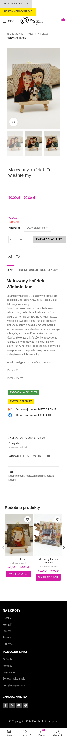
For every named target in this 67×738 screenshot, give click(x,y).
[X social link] (27, 456)
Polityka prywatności (14, 685)
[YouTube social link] (19, 705)
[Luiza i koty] (19, 535)
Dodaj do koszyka (49, 239)
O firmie (7, 659)
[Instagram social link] (12, 705)
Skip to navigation (16, 4)
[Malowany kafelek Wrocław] (48, 535)
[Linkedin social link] (39, 456)
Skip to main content (18, 11)
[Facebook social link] (23, 456)
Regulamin (9, 672)
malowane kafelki (35, 476)
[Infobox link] (32, 409)
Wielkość (13, 228)
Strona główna (15, 34)
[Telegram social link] (48, 456)
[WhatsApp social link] (43, 456)
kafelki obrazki (16, 476)
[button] (10, 88)
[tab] (10, 269)
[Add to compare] (10, 257)
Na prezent (44, 34)
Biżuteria (8, 644)
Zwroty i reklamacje (14, 678)
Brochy (7, 618)
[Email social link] (31, 456)
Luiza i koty (18, 559)
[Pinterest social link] (34, 456)
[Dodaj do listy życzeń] (18, 257)
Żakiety (7, 637)
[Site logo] (33, 21)
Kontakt (7, 666)
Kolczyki (7, 624)
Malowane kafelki (16, 38)
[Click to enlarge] (13, 122)
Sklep (30, 34)
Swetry (7, 631)
